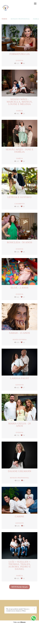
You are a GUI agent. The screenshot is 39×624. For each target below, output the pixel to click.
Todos (4, 19)
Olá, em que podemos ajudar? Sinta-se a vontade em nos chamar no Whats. (17, 610)
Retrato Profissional (20, 19)
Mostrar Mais (19, 587)
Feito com (20, 622)
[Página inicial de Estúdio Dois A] (6, 8)
